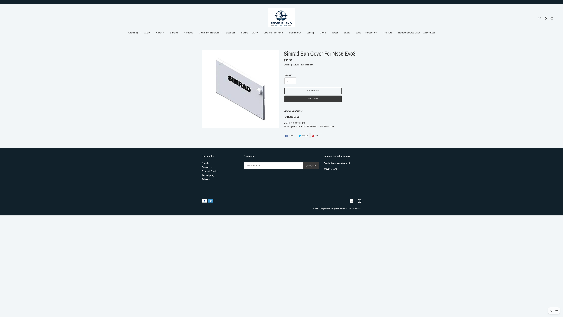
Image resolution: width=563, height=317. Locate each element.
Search (205, 163)
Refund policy (208, 175)
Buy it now (313, 98)
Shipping (288, 65)
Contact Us (207, 167)
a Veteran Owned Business (350, 209)
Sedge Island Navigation (329, 209)
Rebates (206, 179)
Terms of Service (210, 171)
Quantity (288, 75)
